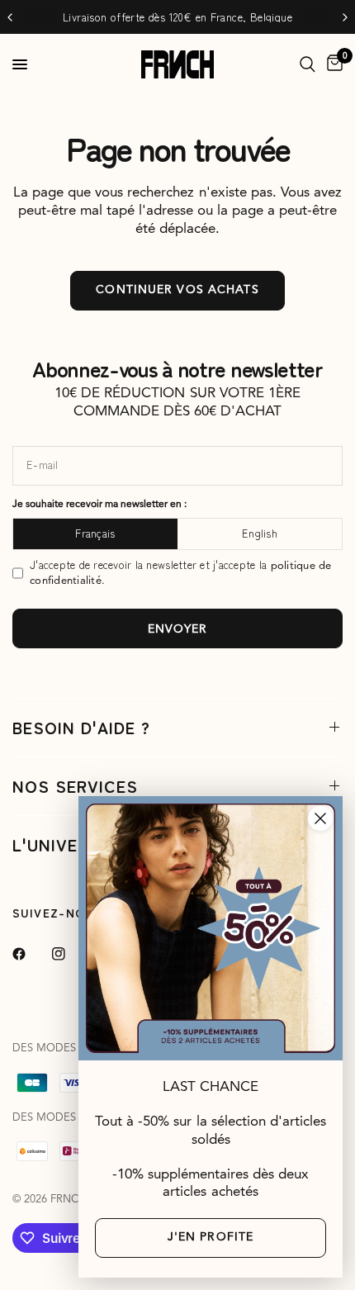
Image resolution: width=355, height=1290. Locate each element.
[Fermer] (320, 818)
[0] (332, 64)
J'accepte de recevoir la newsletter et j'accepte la (181, 572)
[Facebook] (30, 954)
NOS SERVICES (75, 786)
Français (95, 533)
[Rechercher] (307, 64)
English (259, 533)
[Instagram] (70, 954)
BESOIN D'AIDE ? (81, 727)
